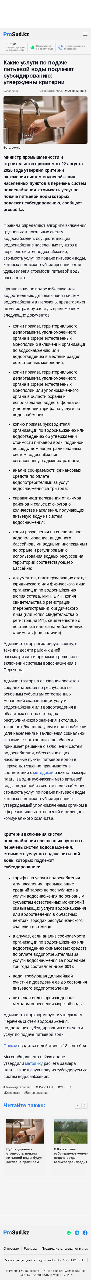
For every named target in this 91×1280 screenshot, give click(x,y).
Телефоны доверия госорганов (74, 47)
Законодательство (18, 1087)
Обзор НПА (45, 1087)
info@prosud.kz (45, 1260)
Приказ (10, 1045)
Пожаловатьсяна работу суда (44, 47)
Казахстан (12, 1093)
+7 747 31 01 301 (70, 1260)
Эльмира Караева (76, 91)
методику (34, 1063)
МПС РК (65, 1087)
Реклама (30, 1248)
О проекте (11, 1248)
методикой (43, 772)
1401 (13, 44)
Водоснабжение (37, 1093)
